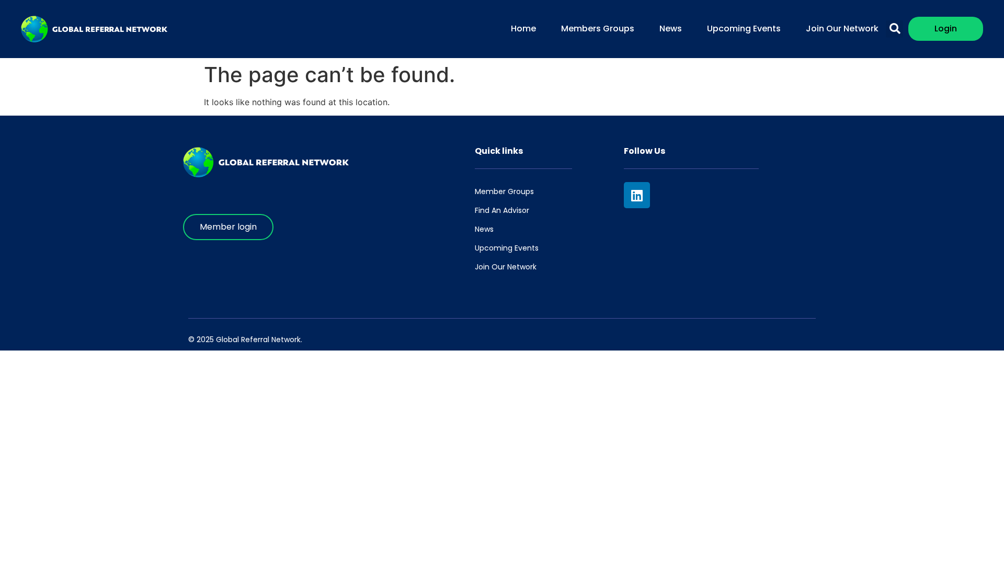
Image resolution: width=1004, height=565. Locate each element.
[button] (894, 29)
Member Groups (504, 191)
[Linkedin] (637, 195)
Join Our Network (842, 28)
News (670, 28)
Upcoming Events (744, 28)
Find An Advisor (502, 210)
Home (523, 28)
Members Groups (597, 28)
